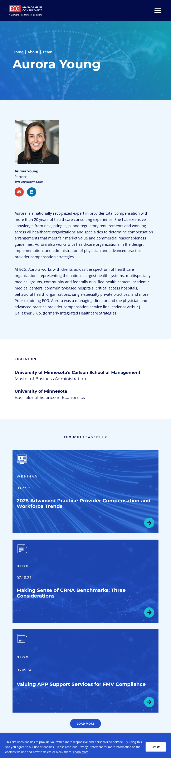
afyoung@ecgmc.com (29, 182)
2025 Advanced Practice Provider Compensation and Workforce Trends (84, 503)
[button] (85, 723)
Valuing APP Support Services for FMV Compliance (81, 684)
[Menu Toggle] (157, 10)
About (33, 51)
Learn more (80, 752)
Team (47, 51)
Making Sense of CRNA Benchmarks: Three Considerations (71, 593)
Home (18, 51)
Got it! (156, 747)
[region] (85, 745)
